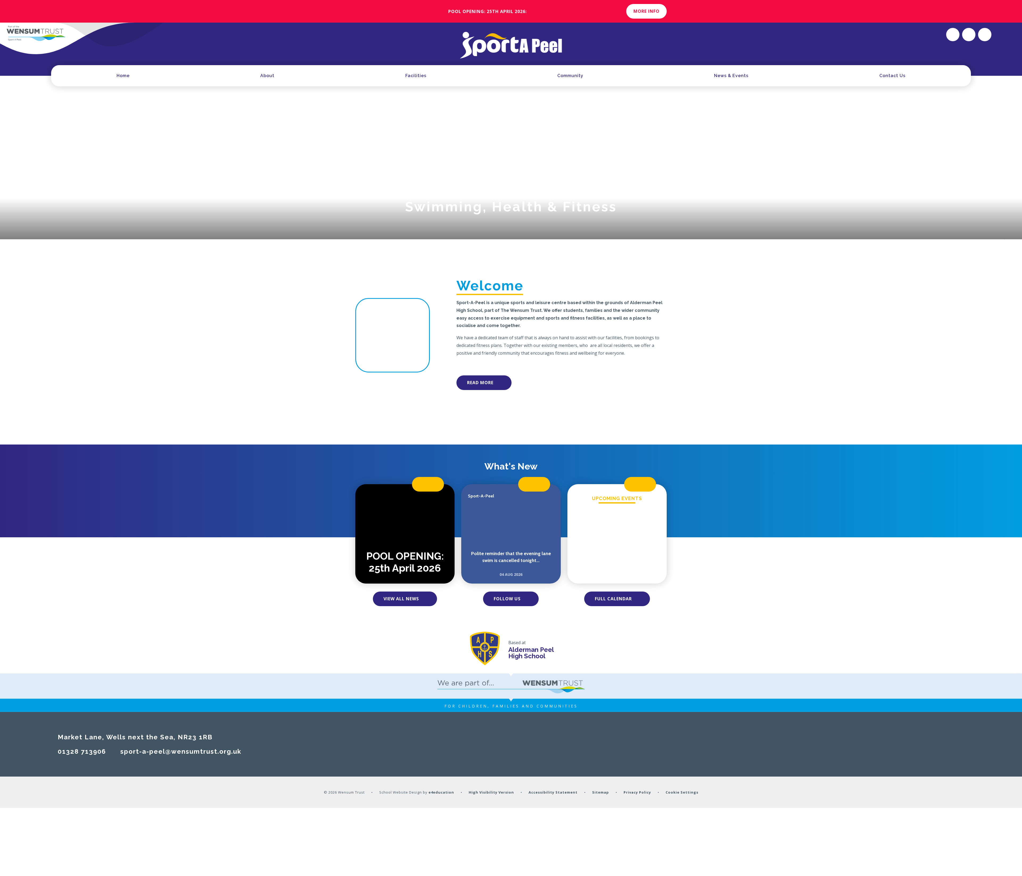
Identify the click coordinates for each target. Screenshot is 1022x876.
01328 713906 (82, 751)
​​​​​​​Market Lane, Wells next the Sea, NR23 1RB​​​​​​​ (135, 737)
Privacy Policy (637, 792)
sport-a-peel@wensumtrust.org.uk (180, 751)
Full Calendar (613, 599)
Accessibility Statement (553, 792)
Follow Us (507, 599)
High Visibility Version (491, 792)
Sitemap (600, 792)
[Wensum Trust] (36, 33)
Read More (480, 382)
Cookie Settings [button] (682, 792)
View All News (401, 599)
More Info (646, 11)
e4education (441, 792)
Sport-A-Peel (481, 495)
